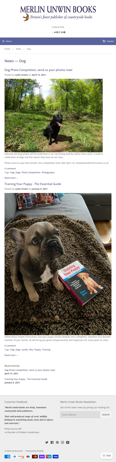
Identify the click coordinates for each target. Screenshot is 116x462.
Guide (25, 349)
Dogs (18, 172)
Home (7, 48)
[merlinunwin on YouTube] (67, 442)
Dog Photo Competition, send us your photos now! (38, 70)
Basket (110, 41)
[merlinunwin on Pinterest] (62, 32)
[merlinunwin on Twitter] (55, 32)
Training (46, 349)
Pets (31, 349)
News (18, 48)
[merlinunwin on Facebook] (57, 32)
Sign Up (106, 415)
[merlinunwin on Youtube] (64, 32)
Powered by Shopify (35, 450)
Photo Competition (31, 172)
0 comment (10, 168)
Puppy (37, 349)
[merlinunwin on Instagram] (60, 32)
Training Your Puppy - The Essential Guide (33, 184)
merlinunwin (17, 450)
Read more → (11, 177)
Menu (9, 41)
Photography (48, 172)
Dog (12, 172)
